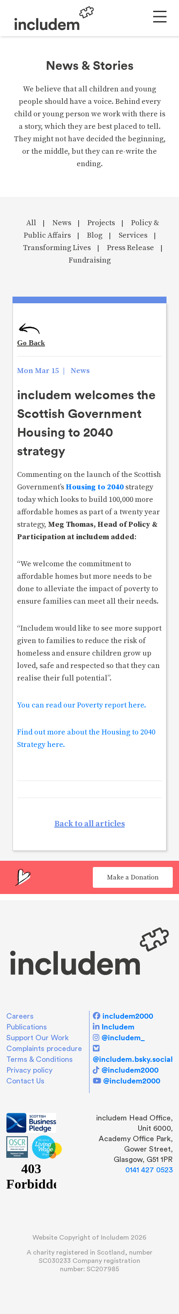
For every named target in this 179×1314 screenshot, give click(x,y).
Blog (94, 235)
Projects (101, 223)
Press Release (130, 248)
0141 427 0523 (149, 1170)
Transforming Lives (57, 248)
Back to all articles (90, 824)
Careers (20, 1016)
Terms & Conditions (39, 1059)
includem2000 (127, 1016)
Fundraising (90, 260)
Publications (26, 1027)
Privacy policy (29, 1070)
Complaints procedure (44, 1048)
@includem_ (123, 1037)
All (31, 223)
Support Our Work (37, 1037)
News (61, 223)
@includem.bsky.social (133, 1059)
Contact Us (25, 1081)
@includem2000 (130, 1070)
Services (133, 235)
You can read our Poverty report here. (81, 705)
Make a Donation (133, 877)
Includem (118, 1027)
